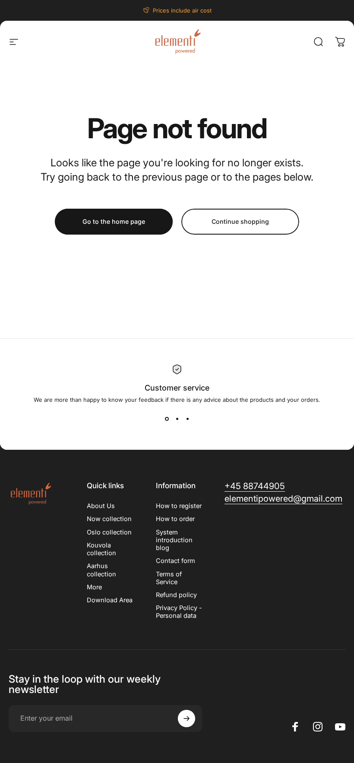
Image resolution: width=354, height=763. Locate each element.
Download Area (110, 600)
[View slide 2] (177, 418)
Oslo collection (109, 532)
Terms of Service (169, 578)
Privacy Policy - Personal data (179, 612)
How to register (179, 506)
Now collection (109, 519)
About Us (101, 506)
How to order (175, 519)
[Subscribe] (186, 718)
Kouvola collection (101, 549)
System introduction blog (174, 540)
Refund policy (176, 595)
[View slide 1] (166, 418)
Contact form (175, 561)
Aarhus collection (101, 570)
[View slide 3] (187, 418)
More (94, 587)
